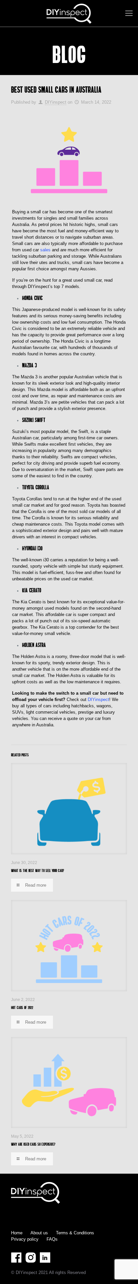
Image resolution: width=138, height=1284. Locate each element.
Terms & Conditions (75, 1232)
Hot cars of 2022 (22, 1007)
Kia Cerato (32, 590)
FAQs (52, 1239)
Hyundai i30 (32, 548)
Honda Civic (32, 298)
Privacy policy (25, 1239)
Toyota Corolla (35, 487)
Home (16, 1232)
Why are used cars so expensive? (33, 1144)
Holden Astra (34, 645)
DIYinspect (55, 102)
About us (39, 1232)
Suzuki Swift (33, 420)
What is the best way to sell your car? (37, 870)
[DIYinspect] (69, 13)
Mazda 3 (29, 365)
